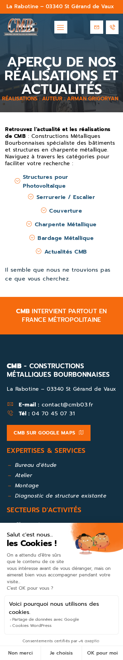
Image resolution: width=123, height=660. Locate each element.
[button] (60, 27)
